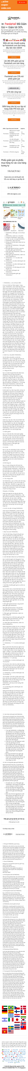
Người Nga (6, 1051)
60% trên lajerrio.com (14, 194)
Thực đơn (22, 2)
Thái (13, 1059)
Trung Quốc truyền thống (10, 1060)
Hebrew (11, 1062)
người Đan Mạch (7, 1057)
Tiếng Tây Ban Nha (8, 1053)
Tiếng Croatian (21, 1054)
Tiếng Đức (14, 1051)
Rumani (18, 1062)
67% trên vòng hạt (14, 92)
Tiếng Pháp (22, 1051)
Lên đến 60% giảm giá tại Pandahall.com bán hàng (14, 62)
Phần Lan (23, 1057)
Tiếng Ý (6, 1054)
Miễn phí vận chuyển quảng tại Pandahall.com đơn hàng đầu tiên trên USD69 (14, 45)
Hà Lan (17, 1053)
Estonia (16, 1057)
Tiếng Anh (12, 1054)
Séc (13, 1056)
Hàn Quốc (23, 1049)
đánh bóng (19, 1056)
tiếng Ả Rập (22, 1060)
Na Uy (8, 1056)
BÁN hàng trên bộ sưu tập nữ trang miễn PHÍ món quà (14, 107)
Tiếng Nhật (15, 1049)
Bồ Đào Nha (6, 1049)
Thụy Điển (7, 1059)
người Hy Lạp (20, 1059)
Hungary (23, 1053)
